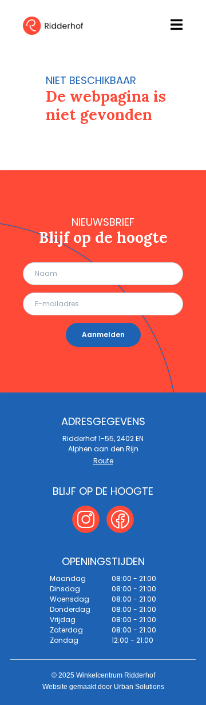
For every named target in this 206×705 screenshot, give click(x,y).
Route (103, 461)
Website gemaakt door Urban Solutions (103, 687)
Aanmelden (103, 334)
